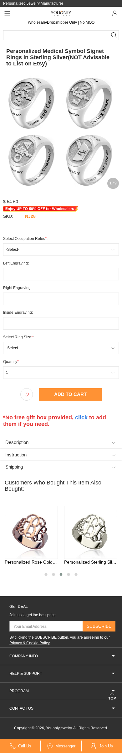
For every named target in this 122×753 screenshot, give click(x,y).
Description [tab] (16, 442)
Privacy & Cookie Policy (29, 643)
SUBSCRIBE (99, 626)
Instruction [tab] (16, 454)
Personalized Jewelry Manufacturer (33, 3)
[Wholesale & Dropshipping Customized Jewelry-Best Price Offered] (61, 13)
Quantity (11, 362)
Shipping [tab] (14, 466)
